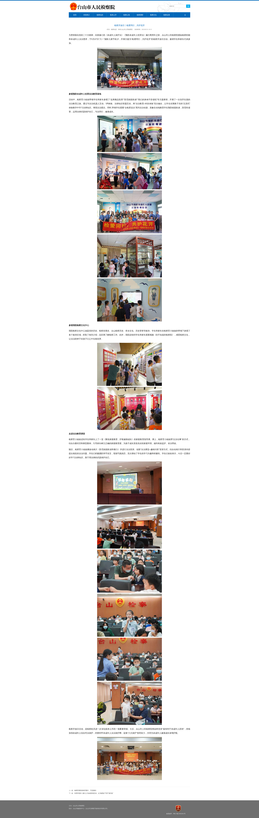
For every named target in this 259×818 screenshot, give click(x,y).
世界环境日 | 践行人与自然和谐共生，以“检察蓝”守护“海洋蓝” (93, 793)
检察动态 (100, 15)
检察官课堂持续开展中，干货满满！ (85, 790)
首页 (74, 15)
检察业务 (166, 15)
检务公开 (113, 15)
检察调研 (140, 15)
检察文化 (153, 15)
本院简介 (86, 15)
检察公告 (126, 15)
